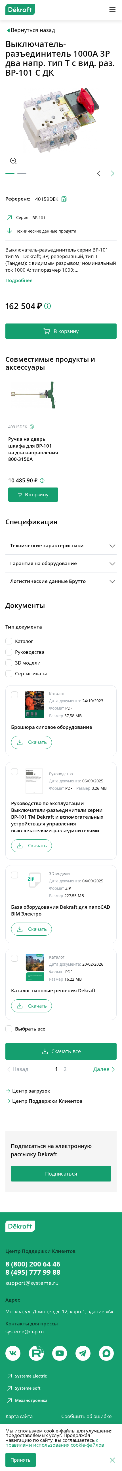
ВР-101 (38, 217)
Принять (20, 1460)
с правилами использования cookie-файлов (54, 1442)
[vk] (12, 1353)
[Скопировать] (31, 426)
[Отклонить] (112, 1460)
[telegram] (83, 1353)
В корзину (66, 331)
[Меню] (112, 9)
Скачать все (66, 1051)
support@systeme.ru (32, 1283)
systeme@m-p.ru (24, 1331)
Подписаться (61, 1173)
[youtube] (36, 1353)
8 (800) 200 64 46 (32, 1264)
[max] (106, 1353)
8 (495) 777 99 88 (32, 1272)
